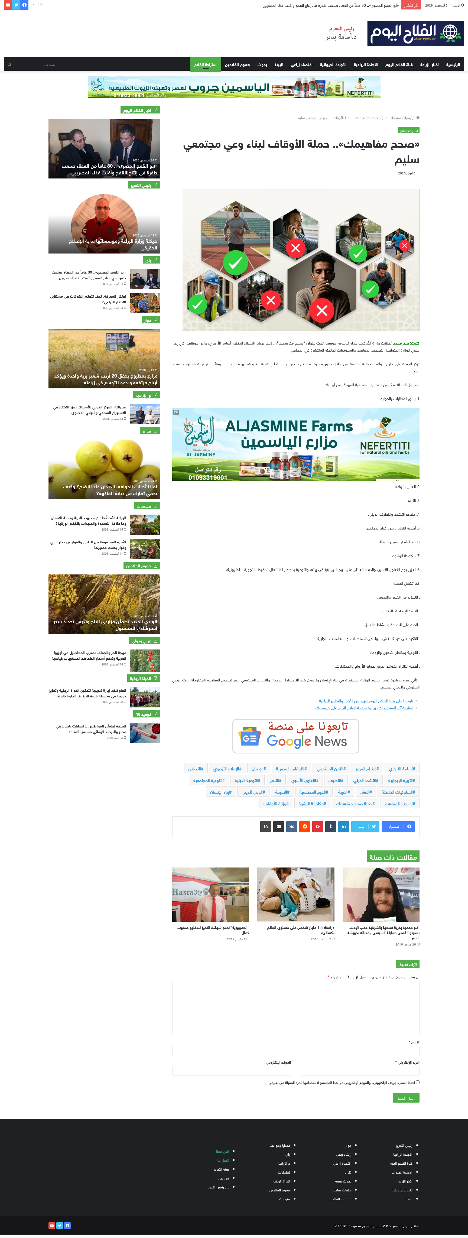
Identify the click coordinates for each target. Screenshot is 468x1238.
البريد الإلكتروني (407, 1062)
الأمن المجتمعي (330, 768)
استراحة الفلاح (205, 63)
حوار (348, 1145)
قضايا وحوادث (280, 1145)
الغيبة (342, 791)
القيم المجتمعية (313, 791)
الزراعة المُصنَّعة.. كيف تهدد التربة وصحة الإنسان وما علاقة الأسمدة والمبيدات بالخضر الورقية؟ (88, 520)
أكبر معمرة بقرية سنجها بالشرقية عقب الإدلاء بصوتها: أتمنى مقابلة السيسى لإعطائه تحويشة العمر (383, 932)
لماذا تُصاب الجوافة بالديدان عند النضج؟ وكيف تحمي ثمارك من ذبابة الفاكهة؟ (110, 489)
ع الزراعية (284, 1163)
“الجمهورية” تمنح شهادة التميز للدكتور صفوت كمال (213, 929)
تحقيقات (284, 1172)
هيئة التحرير (221, 1169)
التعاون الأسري (303, 780)
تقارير (347, 1172)
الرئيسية (453, 63)
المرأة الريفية (281, 1181)
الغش (364, 791)
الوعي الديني (252, 791)
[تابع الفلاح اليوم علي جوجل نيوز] (295, 735)
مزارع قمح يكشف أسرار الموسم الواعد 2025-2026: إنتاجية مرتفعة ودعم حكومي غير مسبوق (105, 378)
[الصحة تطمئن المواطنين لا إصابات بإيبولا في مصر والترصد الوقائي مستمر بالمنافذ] (145, 733)
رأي (287, 1154)
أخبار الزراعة (429, 63)
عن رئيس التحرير (218, 1187)
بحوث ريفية (343, 1181)
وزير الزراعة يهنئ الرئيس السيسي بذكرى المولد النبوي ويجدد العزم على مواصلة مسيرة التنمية (329, 4)
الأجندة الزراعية (366, 63)
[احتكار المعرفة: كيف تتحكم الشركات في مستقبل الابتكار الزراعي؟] (145, 303)
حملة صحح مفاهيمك (354, 803)
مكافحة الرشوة (311, 803)
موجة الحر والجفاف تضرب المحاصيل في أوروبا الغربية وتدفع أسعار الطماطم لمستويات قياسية (89, 655)
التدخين (194, 768)
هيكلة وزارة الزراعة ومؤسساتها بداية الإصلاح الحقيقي (113, 243)
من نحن (223, 1178)
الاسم (414, 1041)
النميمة (281, 791)
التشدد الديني (364, 780)
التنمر (274, 780)
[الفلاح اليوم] (390, 33)
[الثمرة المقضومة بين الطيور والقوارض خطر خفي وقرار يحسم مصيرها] (145, 549)
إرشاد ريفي (343, 1154)
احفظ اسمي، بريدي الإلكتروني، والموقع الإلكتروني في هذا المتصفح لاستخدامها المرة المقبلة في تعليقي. (341, 1082)
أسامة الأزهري (401, 768)
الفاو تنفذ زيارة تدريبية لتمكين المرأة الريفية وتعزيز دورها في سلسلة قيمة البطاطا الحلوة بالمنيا (87, 692)
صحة (409, 1198)
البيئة (279, 63)
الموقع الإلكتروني (278, 1062)
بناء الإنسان (219, 791)
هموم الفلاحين (237, 63)
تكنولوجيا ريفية (402, 1190)
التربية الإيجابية (400, 780)
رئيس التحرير (404, 1145)
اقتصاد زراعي (302, 63)
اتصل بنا (223, 1160)
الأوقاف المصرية (290, 768)
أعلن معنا (222, 1151)
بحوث (262, 63)
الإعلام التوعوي (226, 768)
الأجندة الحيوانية (333, 63)
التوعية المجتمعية (207, 780)
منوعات (284, 1198)
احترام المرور (366, 768)
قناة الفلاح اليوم (399, 63)
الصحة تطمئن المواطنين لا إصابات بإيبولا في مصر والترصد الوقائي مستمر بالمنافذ (91, 728)
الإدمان (258, 768)
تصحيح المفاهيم (399, 803)
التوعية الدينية (246, 780)
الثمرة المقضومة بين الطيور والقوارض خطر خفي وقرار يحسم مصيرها (88, 544)
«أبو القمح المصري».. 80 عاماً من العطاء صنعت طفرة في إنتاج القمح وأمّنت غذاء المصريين (89, 274)
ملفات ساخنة (342, 1190)
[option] (104, 148)
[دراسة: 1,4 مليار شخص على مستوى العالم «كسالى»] (295, 894)
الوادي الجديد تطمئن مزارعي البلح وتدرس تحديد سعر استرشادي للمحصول (105, 624)
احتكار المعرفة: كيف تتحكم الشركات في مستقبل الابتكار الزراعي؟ (88, 298)
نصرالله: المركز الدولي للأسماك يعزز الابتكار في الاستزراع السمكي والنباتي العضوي (89, 409)
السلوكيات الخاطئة (397, 791)
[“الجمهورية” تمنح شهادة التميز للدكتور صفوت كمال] (210, 894)
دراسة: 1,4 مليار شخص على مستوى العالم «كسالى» (300, 929)
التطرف (335, 780)
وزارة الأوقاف (275, 803)
